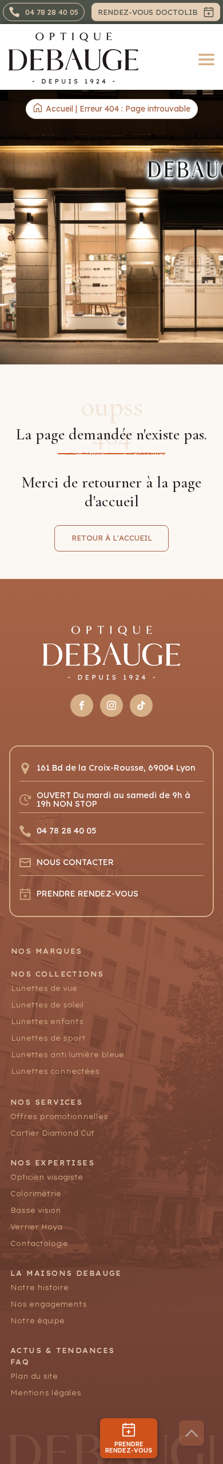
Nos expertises (52, 1162)
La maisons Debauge (66, 1273)
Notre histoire (39, 1287)
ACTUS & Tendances (62, 1350)
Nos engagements (48, 1304)
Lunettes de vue (44, 988)
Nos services (46, 1102)
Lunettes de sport (48, 1038)
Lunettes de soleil (47, 1005)
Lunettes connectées (55, 1071)
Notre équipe (37, 1320)
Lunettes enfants (47, 1021)
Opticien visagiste (46, 1177)
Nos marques (46, 951)
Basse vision (35, 1210)
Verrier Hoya (36, 1227)
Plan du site (34, 1376)
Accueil (59, 109)
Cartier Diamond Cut (52, 1133)
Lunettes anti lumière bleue (67, 1054)
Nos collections (57, 974)
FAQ (19, 1362)
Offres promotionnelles (59, 1116)
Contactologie (39, 1243)
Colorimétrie (35, 1193)
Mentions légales (45, 1392)
